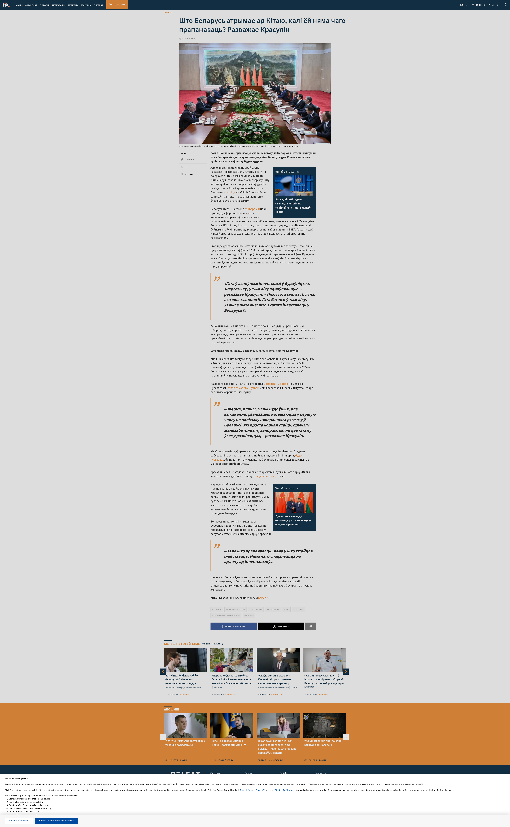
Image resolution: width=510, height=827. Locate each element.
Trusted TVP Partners (285, 790)
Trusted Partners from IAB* (252, 790)
